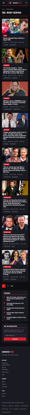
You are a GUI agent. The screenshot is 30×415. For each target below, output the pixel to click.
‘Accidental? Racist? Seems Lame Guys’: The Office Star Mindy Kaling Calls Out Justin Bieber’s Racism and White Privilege (14, 271)
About (3, 381)
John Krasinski (7, 176)
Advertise (4, 386)
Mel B (13, 246)
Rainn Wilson (15, 176)
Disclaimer (17, 405)
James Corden (7, 246)
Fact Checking (24, 405)
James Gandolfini (7, 109)
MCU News (5, 369)
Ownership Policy (6, 412)
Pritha (4, 141)
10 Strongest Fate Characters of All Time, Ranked (15, 304)
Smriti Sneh (6, 209)
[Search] (26, 2)
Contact (4, 384)
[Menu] (3, 3)
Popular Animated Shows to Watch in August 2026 (13, 39)
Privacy (4, 393)
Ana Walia (5, 106)
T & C (10, 409)
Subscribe (15, 339)
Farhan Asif (6, 276)
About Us (11, 405)
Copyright (15, 409)
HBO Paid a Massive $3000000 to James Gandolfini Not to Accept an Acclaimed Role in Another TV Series (14, 102)
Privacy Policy (23, 409)
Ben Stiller (6, 143)
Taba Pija (5, 243)
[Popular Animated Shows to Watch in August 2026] (15, 26)
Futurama (6, 44)
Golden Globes (7, 77)
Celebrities (6, 65)
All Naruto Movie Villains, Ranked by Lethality (15, 313)
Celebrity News (7, 197)
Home (3, 9)
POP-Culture (5, 372)
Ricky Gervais (13, 44)
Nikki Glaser (14, 77)
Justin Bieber (13, 279)
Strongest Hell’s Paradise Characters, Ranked (15, 308)
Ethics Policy (5, 409)
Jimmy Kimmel (7, 211)
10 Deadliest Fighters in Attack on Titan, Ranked (16, 318)
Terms (3, 396)
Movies (4, 367)
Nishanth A (6, 42)
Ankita (4, 75)
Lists (5, 35)
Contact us (4, 405)
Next (12, 286)
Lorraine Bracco (16, 109)
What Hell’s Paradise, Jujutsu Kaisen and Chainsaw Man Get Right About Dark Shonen (16, 298)
